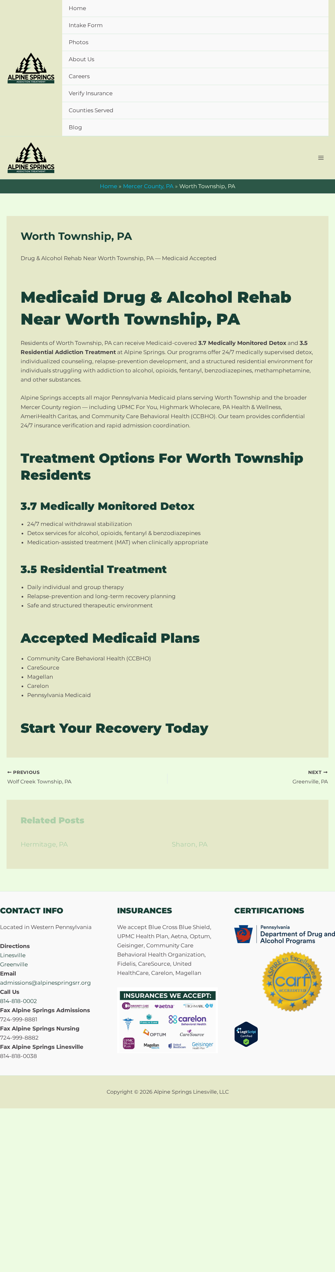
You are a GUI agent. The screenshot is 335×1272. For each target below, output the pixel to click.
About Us (81, 59)
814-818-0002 (18, 1001)
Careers (79, 76)
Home (77, 8)
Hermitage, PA (44, 844)
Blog (75, 127)
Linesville (13, 955)
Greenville (14, 964)
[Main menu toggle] (321, 157)
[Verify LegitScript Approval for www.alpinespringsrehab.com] (246, 1033)
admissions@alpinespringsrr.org (45, 982)
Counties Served (91, 110)
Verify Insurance (91, 93)
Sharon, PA (189, 844)
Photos (78, 42)
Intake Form (86, 25)
